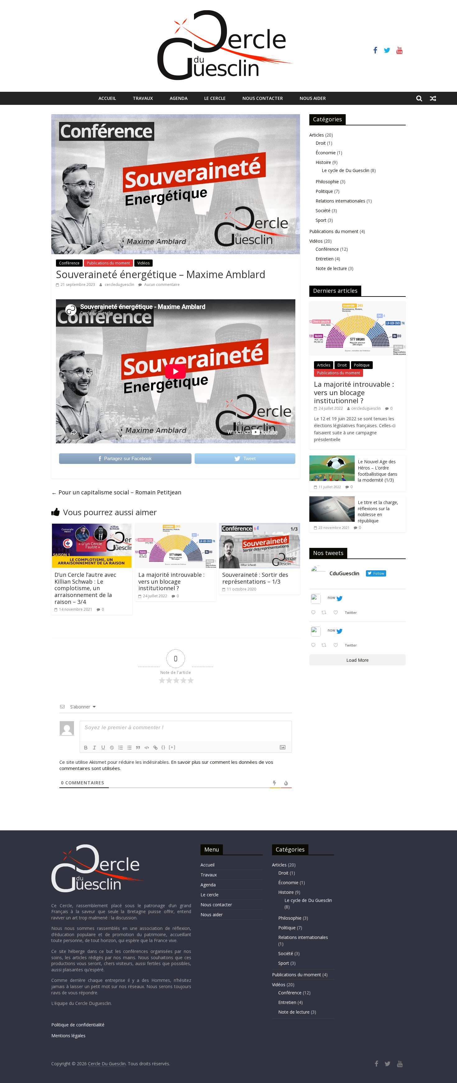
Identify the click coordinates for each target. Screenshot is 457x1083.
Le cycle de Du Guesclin (345, 170)
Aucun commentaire (161, 284)
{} (163, 747)
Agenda (178, 98)
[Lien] (155, 747)
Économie (326, 153)
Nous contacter (262, 98)
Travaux (143, 98)
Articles (316, 135)
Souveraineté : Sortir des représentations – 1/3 (255, 578)
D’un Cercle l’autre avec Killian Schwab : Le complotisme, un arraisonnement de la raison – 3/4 (85, 588)
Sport (321, 220)
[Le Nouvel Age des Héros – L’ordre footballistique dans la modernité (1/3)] (332, 459)
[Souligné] (103, 747)
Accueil (107, 98)
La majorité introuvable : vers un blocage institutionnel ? (171, 581)
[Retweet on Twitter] (325, 613)
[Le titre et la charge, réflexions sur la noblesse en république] (332, 499)
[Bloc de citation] (138, 747)
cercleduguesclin (120, 284)
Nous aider (313, 98)
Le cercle (215, 98)
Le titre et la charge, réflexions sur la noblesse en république (378, 511)
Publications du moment (108, 263)
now (331, 597)
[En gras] (85, 747)
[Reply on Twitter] (314, 613)
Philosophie (327, 181)
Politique (324, 191)
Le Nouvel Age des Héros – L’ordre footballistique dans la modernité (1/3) (377, 471)
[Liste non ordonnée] (129, 747)
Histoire (323, 162)
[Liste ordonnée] (120, 747)
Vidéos (143, 263)
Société (323, 210)
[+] (172, 747)
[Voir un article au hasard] (433, 98)
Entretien (325, 259)
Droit (321, 143)
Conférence (69, 263)
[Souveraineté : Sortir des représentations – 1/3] (259, 526)
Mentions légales (68, 1036)
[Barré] (112, 747)
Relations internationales (340, 201)
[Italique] (94, 747)
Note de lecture (331, 268)
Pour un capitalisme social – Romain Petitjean (116, 492)
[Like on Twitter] (337, 613)
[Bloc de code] (146, 747)
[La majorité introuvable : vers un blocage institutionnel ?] (175, 526)
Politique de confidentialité (77, 1025)
